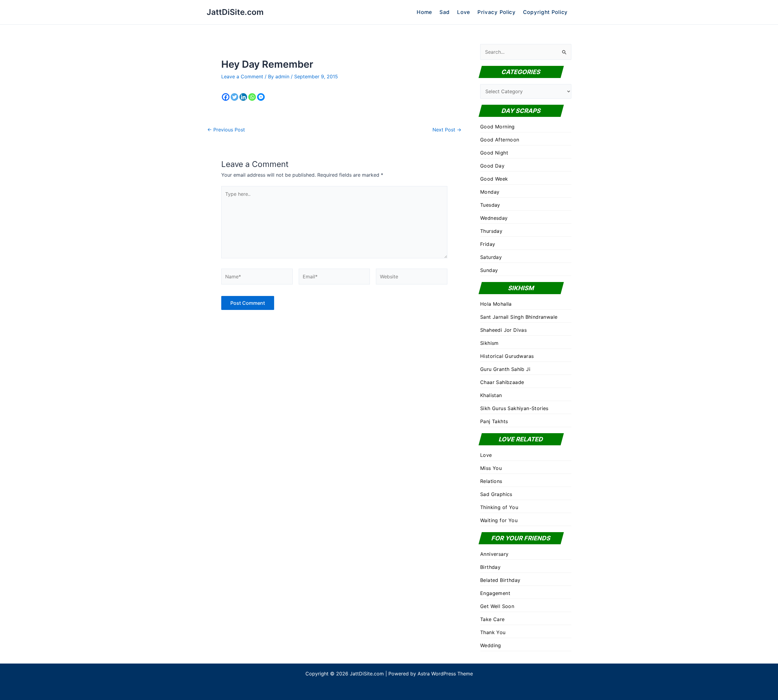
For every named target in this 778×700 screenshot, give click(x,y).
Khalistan (491, 395)
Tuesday (490, 205)
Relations (491, 481)
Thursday (491, 231)
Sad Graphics (496, 494)
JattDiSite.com (235, 12)
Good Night (494, 153)
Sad (444, 12)
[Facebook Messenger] (261, 97)
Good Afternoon (499, 140)
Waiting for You (499, 520)
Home (424, 12)
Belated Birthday (500, 580)
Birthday (490, 567)
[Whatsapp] (252, 97)
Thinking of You (499, 507)
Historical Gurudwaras (507, 356)
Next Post (446, 129)
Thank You (493, 632)
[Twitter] (234, 97)
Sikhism (489, 343)
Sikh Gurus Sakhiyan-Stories (514, 408)
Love (463, 12)
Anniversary (494, 554)
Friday (487, 244)
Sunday (489, 270)
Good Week (494, 179)
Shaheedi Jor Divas (503, 330)
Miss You (491, 468)
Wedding (490, 645)
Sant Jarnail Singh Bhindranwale (518, 317)
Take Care (492, 619)
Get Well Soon (497, 606)
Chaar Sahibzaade (502, 382)
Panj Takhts (494, 421)
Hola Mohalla (496, 304)
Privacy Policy (496, 12)
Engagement (495, 593)
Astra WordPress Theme (445, 674)
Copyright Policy (545, 12)
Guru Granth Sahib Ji (505, 369)
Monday (489, 192)
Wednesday (494, 218)
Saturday (491, 257)
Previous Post (226, 129)
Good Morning (497, 127)
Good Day (492, 166)
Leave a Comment (242, 76)
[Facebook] (225, 97)
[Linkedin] (243, 97)
